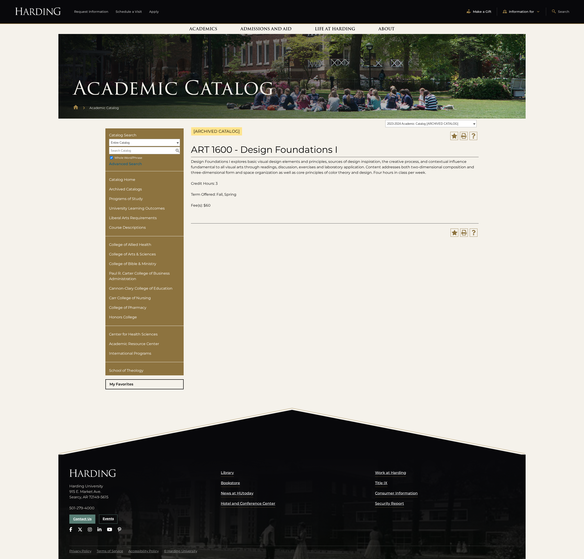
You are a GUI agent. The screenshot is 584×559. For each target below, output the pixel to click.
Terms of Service (110, 551)
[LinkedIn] (99, 529)
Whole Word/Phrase (128, 157)
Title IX (381, 483)
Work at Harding (390, 473)
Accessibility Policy (143, 551)
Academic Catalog (104, 108)
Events (108, 518)
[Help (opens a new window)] (473, 136)
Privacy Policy (80, 551)
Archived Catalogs (125, 189)
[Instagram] (90, 529)
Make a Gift (482, 12)
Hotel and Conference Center (248, 503)
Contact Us (82, 519)
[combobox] (431, 123)
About (386, 29)
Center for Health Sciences (133, 334)
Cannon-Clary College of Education (140, 288)
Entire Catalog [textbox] (120, 142)
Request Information (91, 12)
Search (563, 12)
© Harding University (180, 551)
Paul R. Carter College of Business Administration (139, 276)
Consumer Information (396, 493)
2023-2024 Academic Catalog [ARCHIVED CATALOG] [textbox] (422, 123)
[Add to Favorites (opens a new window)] (454, 136)
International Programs (130, 353)
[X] (80, 529)
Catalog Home (122, 179)
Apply (154, 12)
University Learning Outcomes (137, 208)
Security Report (389, 503)
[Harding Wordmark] (38, 11)
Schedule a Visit (129, 12)
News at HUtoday (237, 493)
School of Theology (126, 370)
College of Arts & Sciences (132, 254)
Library (227, 473)
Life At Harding (335, 29)
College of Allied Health (130, 244)
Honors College (123, 317)
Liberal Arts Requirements (133, 218)
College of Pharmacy (127, 307)
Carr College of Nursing (130, 298)
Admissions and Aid (266, 29)
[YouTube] (109, 529)
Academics (203, 29)
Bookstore (230, 483)
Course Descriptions (127, 227)
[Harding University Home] (75, 107)
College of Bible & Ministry (132, 264)
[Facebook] (70, 529)
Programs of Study (126, 199)
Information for (521, 12)
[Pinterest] (119, 529)
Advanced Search (125, 164)
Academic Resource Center (134, 344)
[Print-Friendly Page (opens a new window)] (464, 136)
